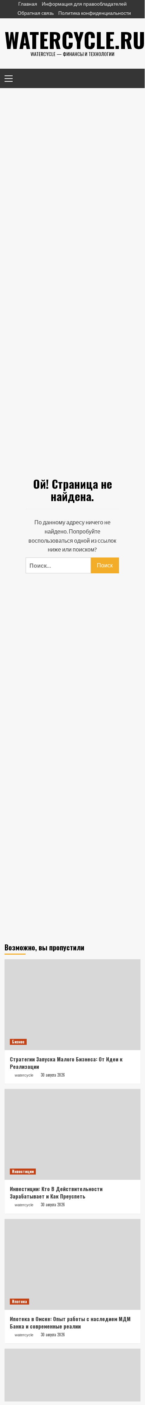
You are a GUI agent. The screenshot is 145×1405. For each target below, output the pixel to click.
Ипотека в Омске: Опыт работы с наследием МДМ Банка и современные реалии (70, 1322)
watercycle (24, 1075)
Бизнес (18, 1041)
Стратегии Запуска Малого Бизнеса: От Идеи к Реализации (66, 1062)
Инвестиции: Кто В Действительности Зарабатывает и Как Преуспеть (56, 1192)
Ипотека (19, 1301)
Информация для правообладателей (84, 4)
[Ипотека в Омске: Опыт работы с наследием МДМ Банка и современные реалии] (72, 1264)
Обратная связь (36, 13)
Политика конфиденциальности (94, 13)
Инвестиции (23, 1171)
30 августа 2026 (53, 1075)
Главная (27, 4)
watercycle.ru (75, 39)
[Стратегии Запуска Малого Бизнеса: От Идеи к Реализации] (72, 1004)
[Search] (132, 78)
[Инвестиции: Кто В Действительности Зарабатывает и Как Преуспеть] (72, 1134)
